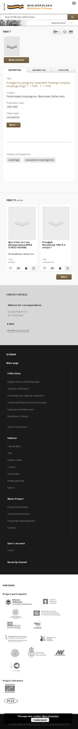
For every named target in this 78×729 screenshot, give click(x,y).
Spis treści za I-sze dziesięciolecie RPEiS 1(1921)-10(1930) (20, 245)
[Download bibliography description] (18, 268)
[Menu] (74, 3)
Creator (11, 467)
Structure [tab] (63, 70)
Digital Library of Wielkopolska (23, 381)
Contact (11, 527)
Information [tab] (39, 70)
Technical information (18, 513)
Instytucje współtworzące (20, 409)
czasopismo (13, 117)
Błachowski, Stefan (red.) (51, 96)
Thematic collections (18, 388)
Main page (12, 363)
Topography (13, 446)
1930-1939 (12, 106)
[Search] (72, 17)
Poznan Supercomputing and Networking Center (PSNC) (39, 723)
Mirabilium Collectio (17, 416)
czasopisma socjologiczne (39, 159)
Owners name (14, 460)
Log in (10, 550)
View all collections (17, 426)
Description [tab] (14, 70)
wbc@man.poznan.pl (18, 330)
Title (9, 453)
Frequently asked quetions (21, 520)
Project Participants (17, 507)
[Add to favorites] (64, 31)
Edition (11, 487)
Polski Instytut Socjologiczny (22, 96)
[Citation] (70, 31)
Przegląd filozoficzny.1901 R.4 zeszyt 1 (53, 245)
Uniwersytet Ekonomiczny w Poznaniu (26, 402)
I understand (40, 720)
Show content (16, 60)
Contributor (13, 473)
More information (50, 716)
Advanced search (59, 23)
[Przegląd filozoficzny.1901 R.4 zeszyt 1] (56, 223)
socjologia (13, 159)
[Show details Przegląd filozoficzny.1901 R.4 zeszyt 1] (67, 268)
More (64, 276)
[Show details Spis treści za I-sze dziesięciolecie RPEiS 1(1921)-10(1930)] (33, 268)
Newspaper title (15, 480)
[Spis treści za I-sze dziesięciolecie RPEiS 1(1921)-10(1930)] (22, 223)
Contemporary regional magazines (25, 395)
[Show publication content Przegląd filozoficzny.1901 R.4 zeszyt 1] (60, 268)
